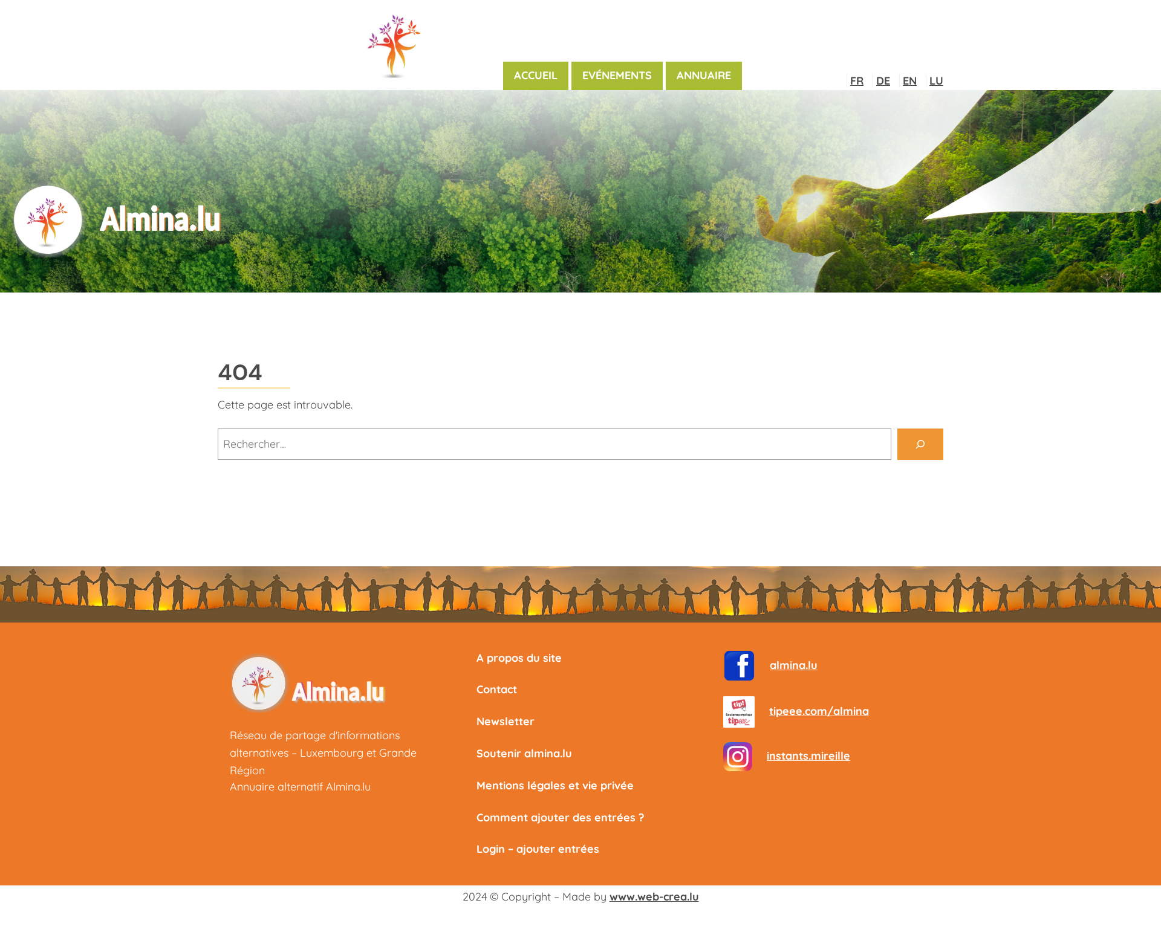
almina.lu (794, 665)
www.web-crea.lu (654, 897)
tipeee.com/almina (819, 711)
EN (910, 81)
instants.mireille (808, 756)
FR (856, 81)
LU (936, 81)
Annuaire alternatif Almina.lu (300, 787)
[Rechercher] (920, 444)
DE (883, 81)
